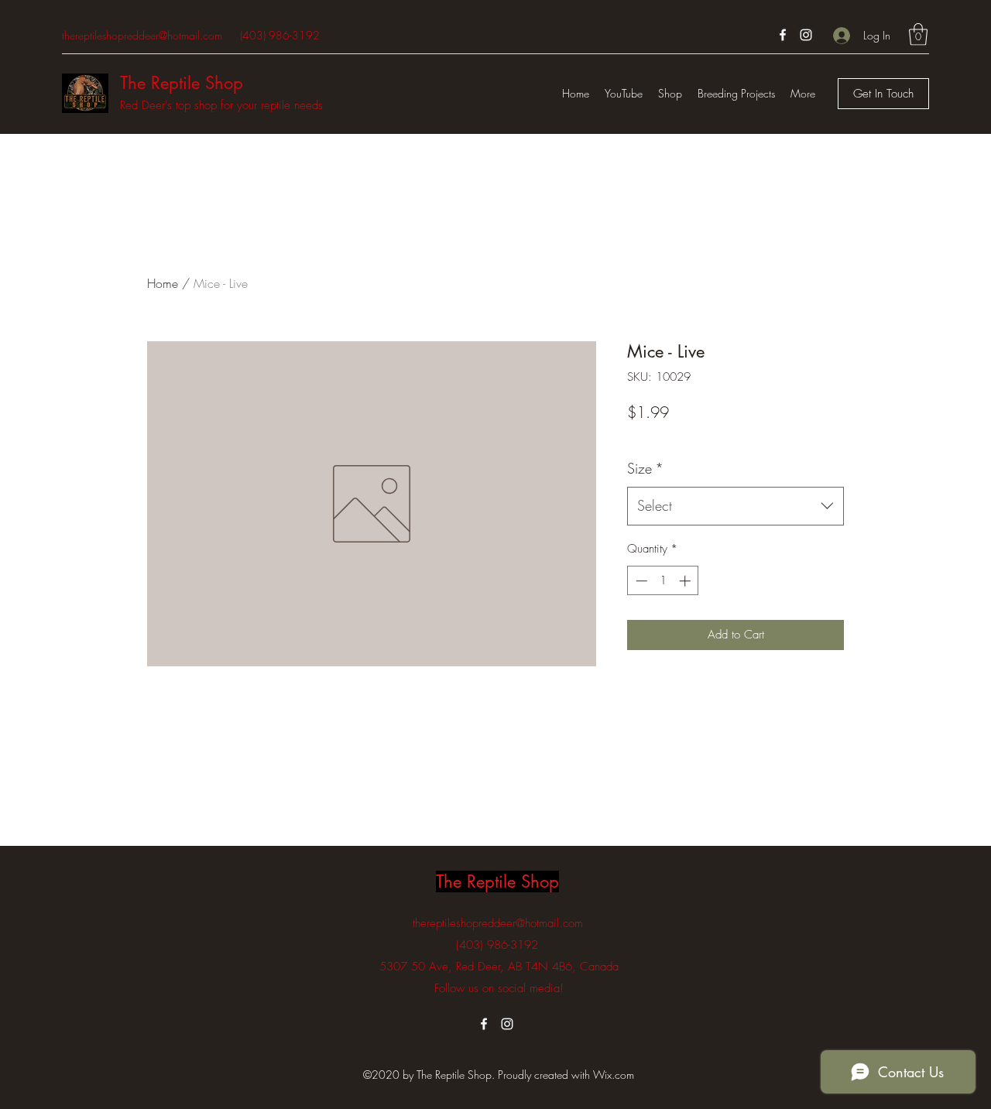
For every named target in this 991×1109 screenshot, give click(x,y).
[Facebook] (782, 35)
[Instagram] (806, 35)
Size (645, 468)
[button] (918, 34)
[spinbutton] (663, 580)
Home (162, 283)
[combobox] (735, 506)
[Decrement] (639, 580)
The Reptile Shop (181, 83)
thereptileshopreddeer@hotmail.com (142, 35)
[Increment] (686, 580)
